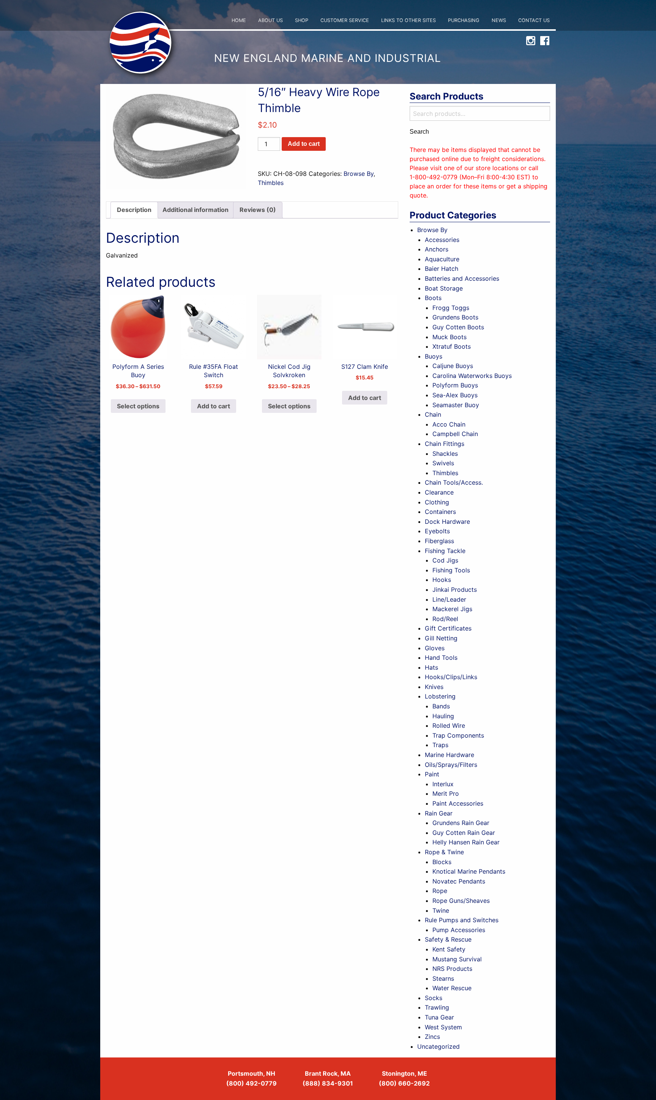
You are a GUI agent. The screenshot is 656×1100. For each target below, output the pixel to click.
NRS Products (452, 968)
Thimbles (271, 182)
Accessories (442, 239)
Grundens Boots (455, 317)
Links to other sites (408, 20)
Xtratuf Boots (451, 346)
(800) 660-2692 (404, 1083)
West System (443, 1027)
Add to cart (304, 144)
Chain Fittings (444, 443)
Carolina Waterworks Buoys (472, 375)
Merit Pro (445, 793)
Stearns (443, 978)
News (499, 20)
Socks (433, 998)
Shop (301, 20)
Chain (433, 414)
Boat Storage (444, 288)
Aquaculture (442, 259)
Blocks (441, 862)
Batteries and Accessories (462, 278)
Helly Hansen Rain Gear (466, 842)
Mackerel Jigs (452, 609)
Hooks (441, 579)
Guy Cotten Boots (458, 327)
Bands (441, 706)
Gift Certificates (448, 628)
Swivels (443, 463)
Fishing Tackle (445, 551)
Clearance (439, 492)
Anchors (436, 249)
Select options (138, 406)
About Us (270, 20)
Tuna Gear (439, 1017)
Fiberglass (439, 541)
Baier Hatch (441, 268)
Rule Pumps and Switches (461, 920)
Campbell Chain (455, 434)
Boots (433, 298)
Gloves (435, 648)
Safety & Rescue (448, 939)
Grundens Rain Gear (460, 823)
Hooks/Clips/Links (451, 677)
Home (239, 20)
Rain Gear (439, 813)
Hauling (443, 716)
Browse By (359, 173)
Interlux (443, 784)
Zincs (432, 1036)
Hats (431, 667)
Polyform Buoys (455, 385)
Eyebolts (437, 531)
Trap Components (458, 735)
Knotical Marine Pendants (468, 871)
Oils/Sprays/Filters (451, 764)
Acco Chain (448, 424)
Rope (439, 891)
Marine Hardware (449, 755)
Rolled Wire (448, 725)
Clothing (437, 502)
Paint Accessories (457, 803)
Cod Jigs (445, 560)
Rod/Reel (445, 619)
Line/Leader (449, 599)
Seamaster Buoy (455, 405)
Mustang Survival (457, 959)
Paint (432, 774)
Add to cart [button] (213, 406)
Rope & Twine (444, 852)
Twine (440, 910)
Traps (440, 745)
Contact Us (534, 20)
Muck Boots (449, 337)
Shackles (445, 453)
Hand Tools (441, 657)
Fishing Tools (451, 570)
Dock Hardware (447, 521)
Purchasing (463, 20)
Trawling (437, 1007)
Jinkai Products (454, 589)
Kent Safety (448, 949)
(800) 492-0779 (251, 1083)
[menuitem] (239, 20)
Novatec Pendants (458, 881)
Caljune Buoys (452, 366)
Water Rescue (452, 988)
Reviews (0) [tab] (258, 209)
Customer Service (344, 20)
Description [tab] (134, 209)
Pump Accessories (458, 930)
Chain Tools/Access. (454, 482)
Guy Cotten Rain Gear (463, 832)
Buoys (433, 356)
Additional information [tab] (195, 209)
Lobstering (440, 696)
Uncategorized (438, 1046)
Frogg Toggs (450, 307)
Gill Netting (441, 638)
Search (419, 132)
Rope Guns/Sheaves (461, 900)
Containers (440, 511)
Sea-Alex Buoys (455, 395)
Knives (434, 687)
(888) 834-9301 (328, 1083)
